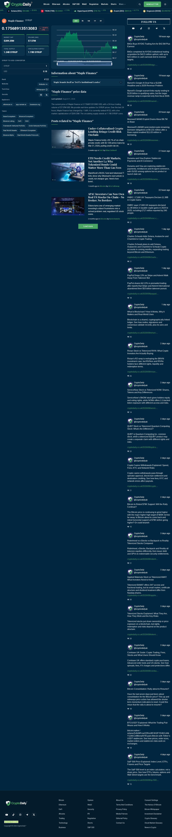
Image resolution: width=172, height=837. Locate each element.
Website (42, 84)
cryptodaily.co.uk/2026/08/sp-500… (143, 780)
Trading (62, 818)
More (121, 4)
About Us (119, 800)
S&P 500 (75, 4)
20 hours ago (164, 112)
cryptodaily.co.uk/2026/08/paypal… (143, 294)
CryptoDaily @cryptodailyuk (141, 37)
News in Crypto (150, 827)
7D (82, 21)
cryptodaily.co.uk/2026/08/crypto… (142, 486)
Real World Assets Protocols (28, 135)
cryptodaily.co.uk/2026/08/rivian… (142, 372)
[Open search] (139, 4)
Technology (63, 823)
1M (89, 21)
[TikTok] (141, 28)
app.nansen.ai (21, 104)
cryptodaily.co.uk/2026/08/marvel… (143, 101)
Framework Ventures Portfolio (14, 126)
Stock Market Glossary (153, 823)
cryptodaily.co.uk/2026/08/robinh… (142, 559)
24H (75, 21)
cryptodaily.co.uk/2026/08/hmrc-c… (143, 218)
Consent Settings (151, 800)
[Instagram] (149, 28)
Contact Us (120, 823)
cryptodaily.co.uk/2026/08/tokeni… (142, 634)
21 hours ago (164, 151)
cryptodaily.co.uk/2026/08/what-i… (142, 333)
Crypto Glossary (151, 818)
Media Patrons (122, 814)
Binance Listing (8, 121)
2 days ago (165, 343)
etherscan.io (7, 104)
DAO (27, 121)
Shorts (113, 4)
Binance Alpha (8, 135)
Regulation (93, 4)
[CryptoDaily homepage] (18, 4)
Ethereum (56, 4)
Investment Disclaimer (153, 814)
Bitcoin (46, 4)
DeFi (19, 121)
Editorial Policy (121, 818)
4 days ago (165, 754)
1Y (95, 21)
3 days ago (165, 533)
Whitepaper (41, 90)
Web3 (84, 4)
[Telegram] (156, 28)
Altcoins (66, 4)
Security (91, 809)
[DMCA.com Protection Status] (11, 821)
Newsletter (152, 4)
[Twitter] (164, 28)
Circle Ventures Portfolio (37, 126)
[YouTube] (133, 28)
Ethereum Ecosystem (28, 130)
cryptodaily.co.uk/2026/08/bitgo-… (142, 65)
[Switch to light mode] (165, 4)
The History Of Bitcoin (153, 805)
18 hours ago (164, 36)
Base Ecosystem (9, 116)
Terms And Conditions (124, 805)
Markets (104, 4)
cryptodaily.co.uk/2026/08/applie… (142, 595)
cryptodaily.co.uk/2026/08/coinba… (143, 671)
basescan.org (35, 104)
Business (62, 827)
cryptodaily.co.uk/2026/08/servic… (142, 408)
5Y (101, 21)
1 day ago (166, 229)
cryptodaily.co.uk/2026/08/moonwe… (143, 140)
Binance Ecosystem (26, 116)
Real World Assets (10, 130)
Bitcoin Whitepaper (152, 809)
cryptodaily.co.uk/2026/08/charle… (142, 257)
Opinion (90, 800)
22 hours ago (164, 190)
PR (89, 814)
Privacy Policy (121, 809)
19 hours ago (164, 75)
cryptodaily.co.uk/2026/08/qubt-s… (142, 447)
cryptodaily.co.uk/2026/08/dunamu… (143, 179)
